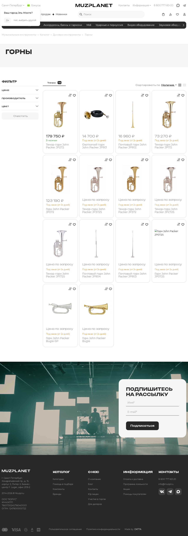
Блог (90, 484)
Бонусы (36, 5)
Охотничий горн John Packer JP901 (94, 146)
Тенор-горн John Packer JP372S (93, 211)
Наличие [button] (168, 85)
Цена (5, 90)
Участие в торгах (97, 499)
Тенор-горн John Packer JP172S (57, 275)
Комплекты (58, 489)
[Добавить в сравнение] (69, 95)
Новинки (61, 14)
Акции (126, 489)
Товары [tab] (54, 82)
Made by (133, 529)
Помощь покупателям (134, 494)
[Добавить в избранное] (74, 95)
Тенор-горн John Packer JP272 (57, 146)
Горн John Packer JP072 (57, 211)
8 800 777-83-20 (167, 479)
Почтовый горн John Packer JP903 (132, 275)
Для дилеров (95, 504)
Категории (58, 479)
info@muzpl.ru (165, 484)
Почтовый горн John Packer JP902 (132, 146)
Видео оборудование (141, 25)
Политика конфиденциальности (103, 529)
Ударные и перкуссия (109, 25)
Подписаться (142, 425)
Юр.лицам (93, 494)
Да (7, 20)
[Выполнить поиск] (81, 14)
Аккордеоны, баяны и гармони (62, 25)
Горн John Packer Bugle (94, 340)
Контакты (124, 5)
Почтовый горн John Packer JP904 (96, 275)
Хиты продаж (42, 14)
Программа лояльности (135, 484)
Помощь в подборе (63, 484)
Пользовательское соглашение (65, 529)
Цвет (5, 106)
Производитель (13, 98)
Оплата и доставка (133, 479)
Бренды (57, 494)
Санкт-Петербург (12, 5)
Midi (89, 25)
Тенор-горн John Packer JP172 (166, 146)
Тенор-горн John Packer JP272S (166, 211)
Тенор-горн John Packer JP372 (129, 211)
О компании (94, 479)
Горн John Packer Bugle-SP (57, 340)
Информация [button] (141, 5)
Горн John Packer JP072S (166, 275)
